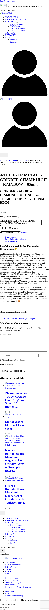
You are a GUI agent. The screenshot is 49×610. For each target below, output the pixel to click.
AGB (7, 593)
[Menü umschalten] (17, 22)
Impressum (9, 591)
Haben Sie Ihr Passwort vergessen (18, 587)
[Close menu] (2, 513)
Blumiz (3, 160)
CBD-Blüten (10, 562)
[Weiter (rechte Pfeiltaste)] (4, 609)
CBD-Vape (9, 569)
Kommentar (5, 335)
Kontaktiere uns (11, 578)
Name (2, 355)
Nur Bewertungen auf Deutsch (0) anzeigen (17, 318)
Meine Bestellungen (13, 582)
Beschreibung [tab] (10, 237)
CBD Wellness (11, 567)
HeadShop (23, 160)
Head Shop (9, 571)
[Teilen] (6, 607)
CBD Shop (12, 160)
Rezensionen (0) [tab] (11, 241)
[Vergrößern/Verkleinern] (1, 607)
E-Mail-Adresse (6, 360)
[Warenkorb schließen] (2, 551)
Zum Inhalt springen (8, 1)
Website (3, 364)
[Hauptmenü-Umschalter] (4, 155)
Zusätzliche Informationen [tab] (15, 239)
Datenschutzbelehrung (14, 596)
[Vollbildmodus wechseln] (4, 607)
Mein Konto (10, 585)
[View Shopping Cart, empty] (24, 47)
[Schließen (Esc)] (9, 607)
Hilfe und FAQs (11, 580)
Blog (7, 574)
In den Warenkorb (10, 228)
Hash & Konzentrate (13, 565)
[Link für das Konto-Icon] (24, 97)
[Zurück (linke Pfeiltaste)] (1, 609)
